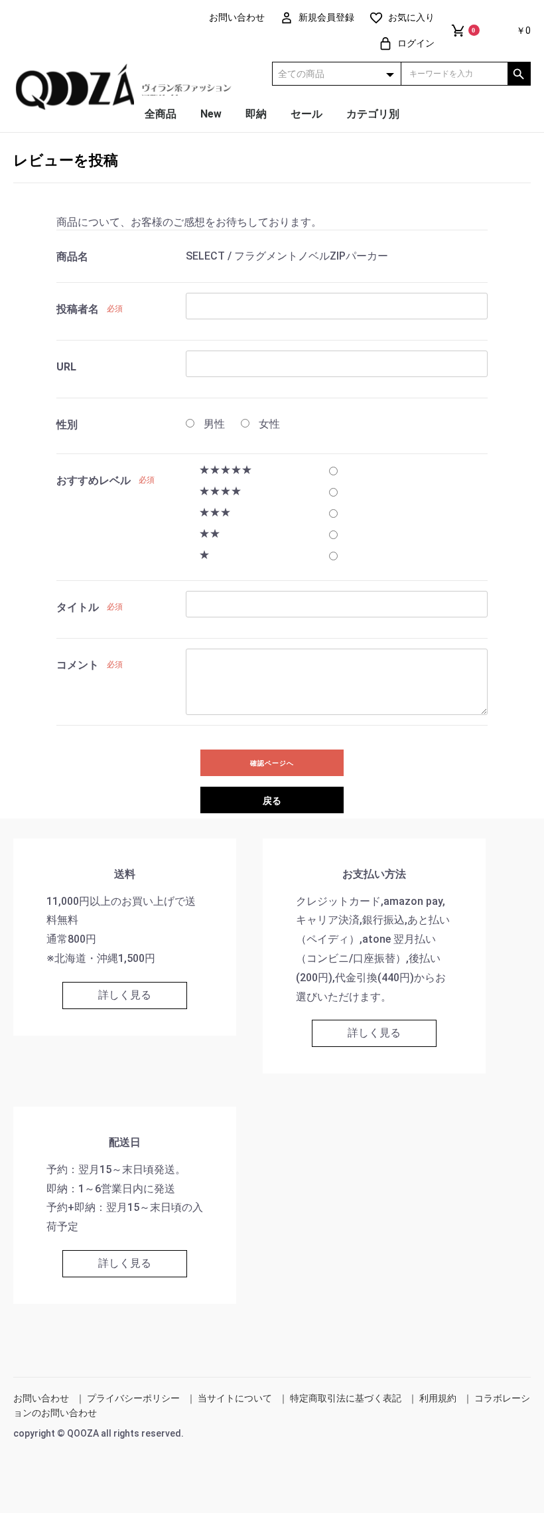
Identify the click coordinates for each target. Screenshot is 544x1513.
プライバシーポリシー (133, 1398)
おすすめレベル (93, 480)
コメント (77, 665)
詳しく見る (124, 995)
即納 (256, 114)
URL (66, 366)
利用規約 (437, 1398)
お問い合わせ (41, 1398)
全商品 (160, 114)
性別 (67, 424)
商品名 (72, 256)
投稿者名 (77, 309)
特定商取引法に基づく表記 (345, 1398)
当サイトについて (235, 1398)
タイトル (77, 607)
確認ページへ (272, 763)
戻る (272, 800)
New (211, 114)
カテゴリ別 (372, 114)
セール (306, 114)
